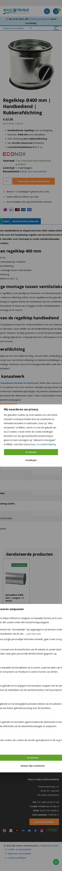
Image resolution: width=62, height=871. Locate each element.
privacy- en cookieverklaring (42, 444)
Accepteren (31, 452)
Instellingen (31, 460)
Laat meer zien (33, 633)
